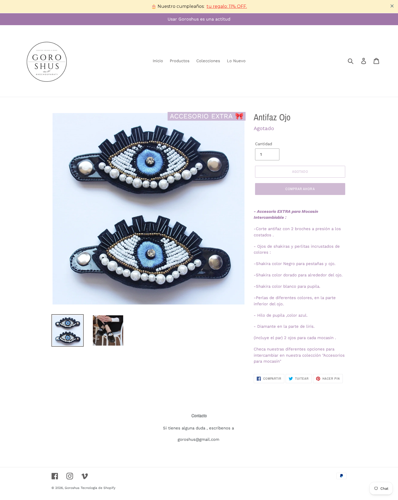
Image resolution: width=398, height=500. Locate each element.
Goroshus (72, 488)
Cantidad (263, 143)
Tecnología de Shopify (98, 488)
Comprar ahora (300, 189)
